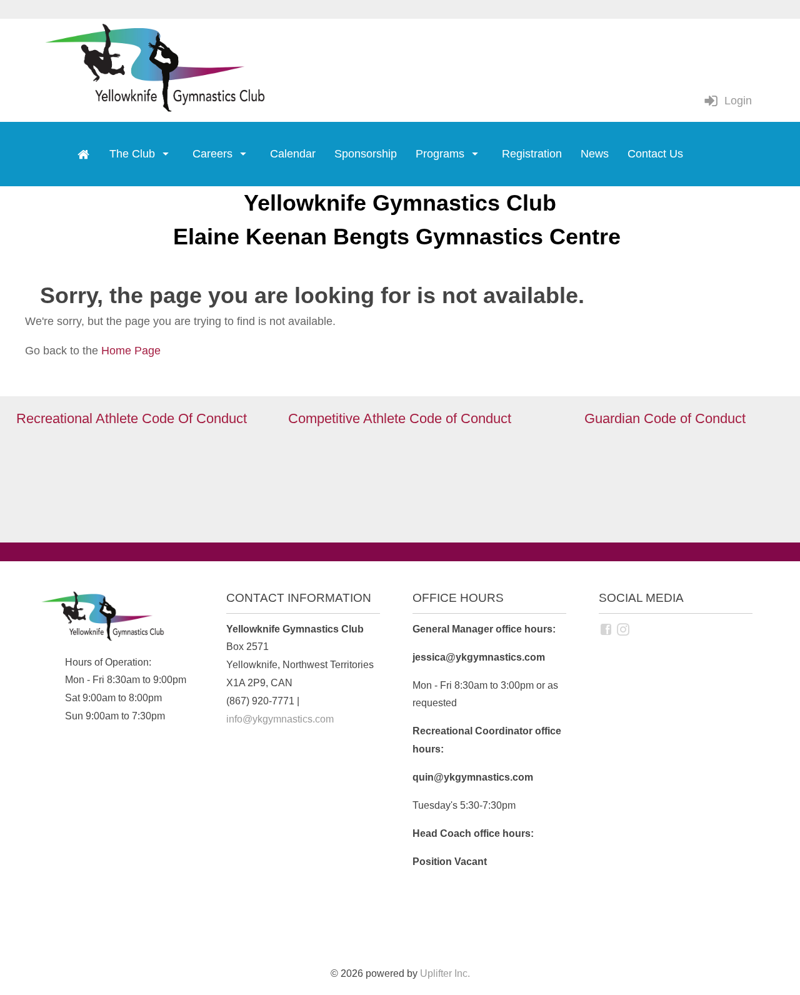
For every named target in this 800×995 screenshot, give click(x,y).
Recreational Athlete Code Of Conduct (133, 418)
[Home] (83, 154)
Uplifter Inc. (445, 973)
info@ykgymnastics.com (280, 718)
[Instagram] (624, 628)
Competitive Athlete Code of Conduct (399, 418)
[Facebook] (607, 628)
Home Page (131, 350)
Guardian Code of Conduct (665, 418)
